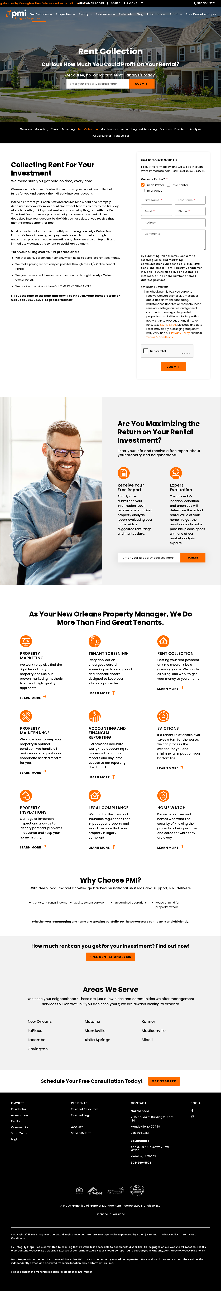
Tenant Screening (63, 129)
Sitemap (152, 1234)
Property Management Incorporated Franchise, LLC (125, 1206)
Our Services (39, 14)
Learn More (30, 698)
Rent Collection (88, 129)
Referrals (126, 14)
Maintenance (109, 129)
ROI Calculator (101, 136)
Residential (19, 1109)
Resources (104, 14)
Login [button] (14, 1139)
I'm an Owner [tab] (155, 185)
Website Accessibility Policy (188, 1250)
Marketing (41, 129)
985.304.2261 (206, 3)
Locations (154, 14)
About (174, 14)
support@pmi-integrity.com (151, 1250)
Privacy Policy (180, 333)
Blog (140, 14)
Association (19, 1115)
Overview (26, 129)
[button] (192, 1111)
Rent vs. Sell (121, 136)
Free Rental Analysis (201, 14)
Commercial (19, 1127)
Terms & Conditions (159, 337)
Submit (141, 84)
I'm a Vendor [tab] (155, 191)
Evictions (166, 129)
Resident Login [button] (81, 1115)
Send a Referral (81, 1133)
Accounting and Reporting (139, 129)
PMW (140, 1234)
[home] (23, 14)
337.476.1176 (168, 325)
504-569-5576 (141, 1163)
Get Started (164, 1081)
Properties (64, 14)
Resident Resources (85, 1109)
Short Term (19, 1133)
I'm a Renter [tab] (179, 185)
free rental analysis (110, 957)
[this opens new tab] (137, 1194)
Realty (84, 14)
